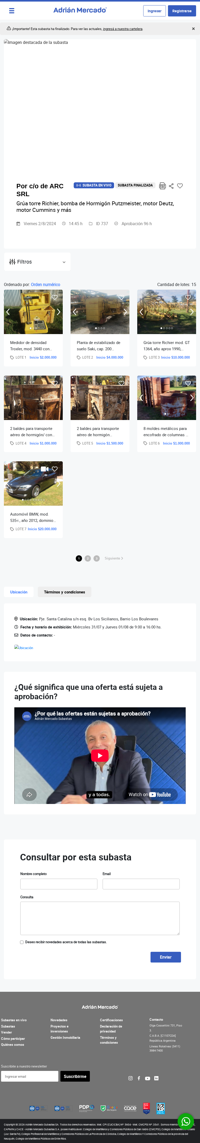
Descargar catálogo (162, 186)
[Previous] (8, 311)
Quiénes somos (12, 1044)
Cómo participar (13, 1038)
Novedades (59, 1020)
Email (107, 873)
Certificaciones (111, 1020)
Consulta (26, 897)
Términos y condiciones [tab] (64, 591)
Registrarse (182, 10)
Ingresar (154, 10)
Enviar (166, 957)
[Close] (193, 29)
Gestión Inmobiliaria (65, 1037)
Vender (6, 1032)
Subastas (8, 1026)
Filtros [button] (24, 261)
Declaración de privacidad (111, 1029)
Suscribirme (75, 1076)
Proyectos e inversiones (59, 1029)
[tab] (31, 328)
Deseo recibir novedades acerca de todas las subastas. (66, 942)
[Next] (58, 311)
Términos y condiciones (109, 1040)
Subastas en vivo (14, 1020)
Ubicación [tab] (18, 591)
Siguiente (113, 558)
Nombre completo (33, 873)
